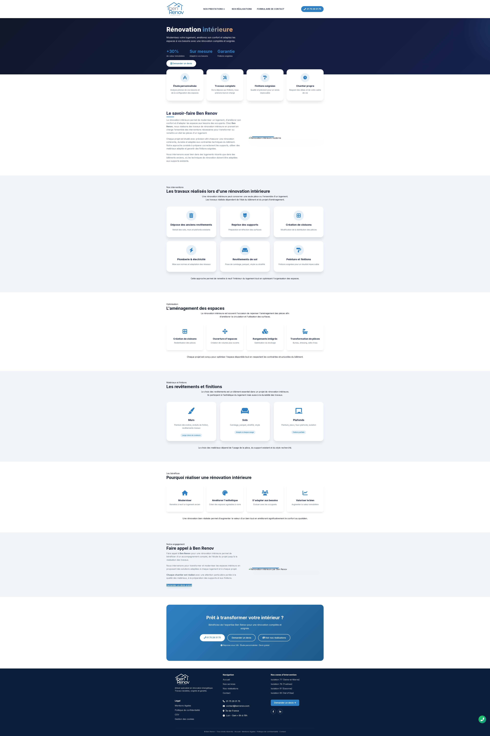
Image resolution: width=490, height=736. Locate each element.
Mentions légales (183, 705)
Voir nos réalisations (275, 637)
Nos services (229, 684)
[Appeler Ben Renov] (482, 719)
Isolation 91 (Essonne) (281, 688)
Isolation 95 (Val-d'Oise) (282, 693)
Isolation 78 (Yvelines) (281, 684)
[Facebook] (273, 711)
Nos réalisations (242, 9)
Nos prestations (214, 9)
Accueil (226, 679)
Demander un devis (182, 63)
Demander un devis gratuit (179, 585)
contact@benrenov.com (237, 706)
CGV (177, 714)
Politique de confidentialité (187, 710)
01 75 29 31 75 (314, 9)
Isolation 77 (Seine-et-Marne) (285, 679)
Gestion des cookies (184, 719)
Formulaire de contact (270, 9)
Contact (226, 693)
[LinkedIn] (280, 711)
